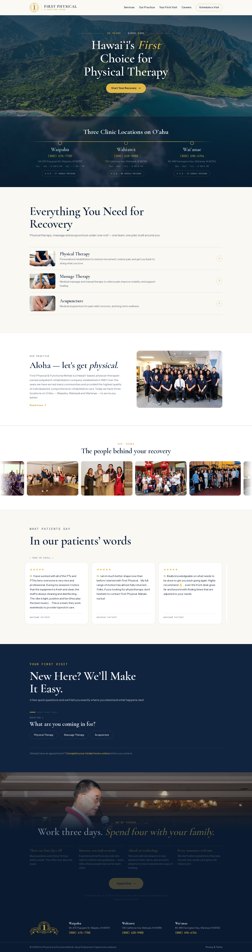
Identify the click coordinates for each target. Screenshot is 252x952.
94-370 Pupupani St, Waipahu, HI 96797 (60, 161)
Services (129, 7)
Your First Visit (168, 7)
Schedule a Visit (209, 7)
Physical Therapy (43, 734)
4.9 (60, 174)
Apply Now (123, 883)
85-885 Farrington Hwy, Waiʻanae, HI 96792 (192, 161)
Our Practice (147, 7)
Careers (186, 7)
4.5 (191, 174)
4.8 (126, 174)
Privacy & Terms (214, 947)
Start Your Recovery (123, 88)
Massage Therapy (74, 734)
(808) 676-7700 (60, 156)
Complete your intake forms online (87, 753)
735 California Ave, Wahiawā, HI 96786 (126, 161)
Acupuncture (102, 734)
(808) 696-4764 (192, 156)
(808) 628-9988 (126, 156)
